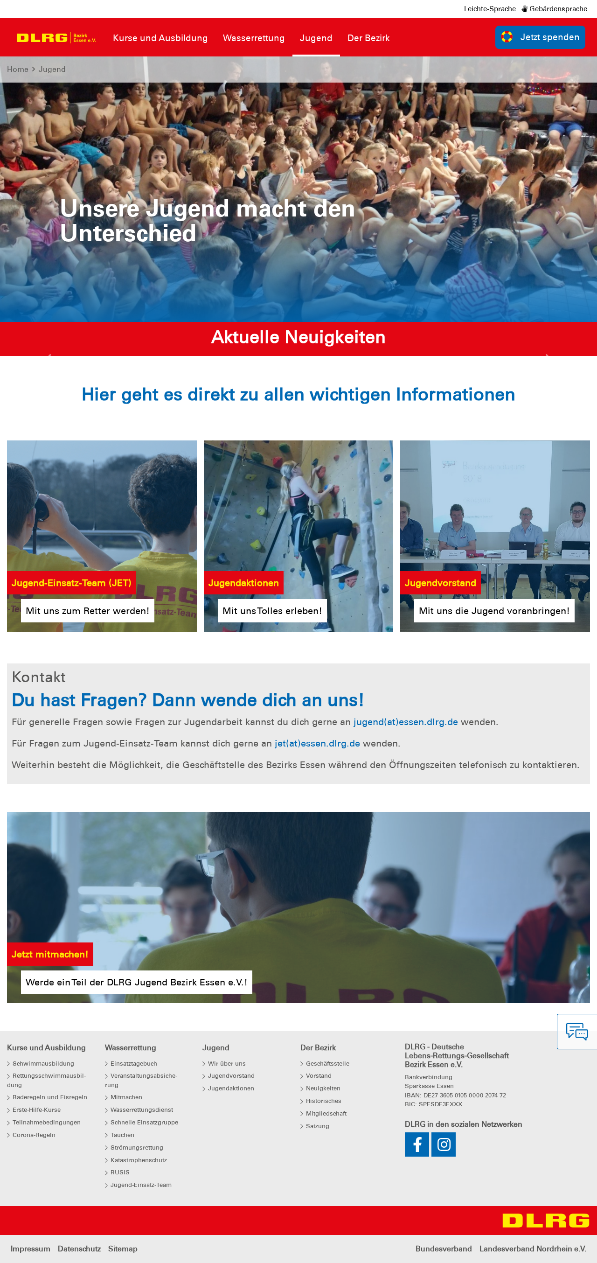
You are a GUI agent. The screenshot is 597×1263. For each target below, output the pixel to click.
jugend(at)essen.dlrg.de (406, 721)
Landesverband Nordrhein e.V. (532, 1248)
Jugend (52, 69)
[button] (49, 360)
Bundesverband (444, 1248)
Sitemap (123, 1248)
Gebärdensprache (557, 9)
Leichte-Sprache (490, 9)
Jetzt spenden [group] (550, 37)
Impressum (30, 1248)
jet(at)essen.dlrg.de (317, 743)
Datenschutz (79, 1248)
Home (17, 69)
